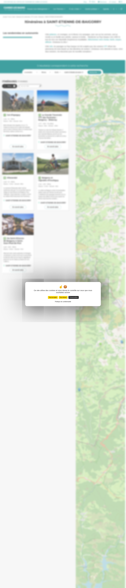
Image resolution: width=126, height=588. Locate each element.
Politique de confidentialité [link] (63, 301)
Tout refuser (63, 297)
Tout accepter (53, 297)
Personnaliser (73, 297)
